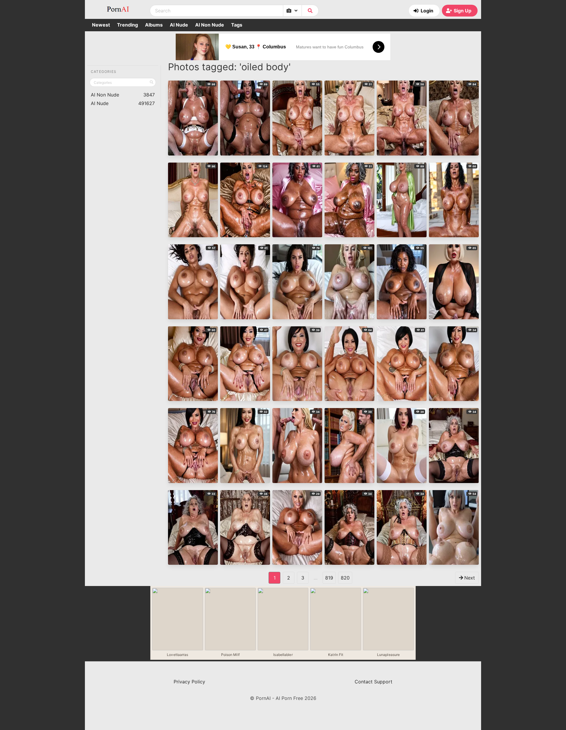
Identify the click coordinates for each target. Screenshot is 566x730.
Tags (236, 25)
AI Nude (179, 25)
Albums (154, 25)
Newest (101, 25)
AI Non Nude (209, 25)
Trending (127, 25)
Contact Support (373, 682)
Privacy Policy (189, 682)
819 (329, 578)
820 (345, 578)
